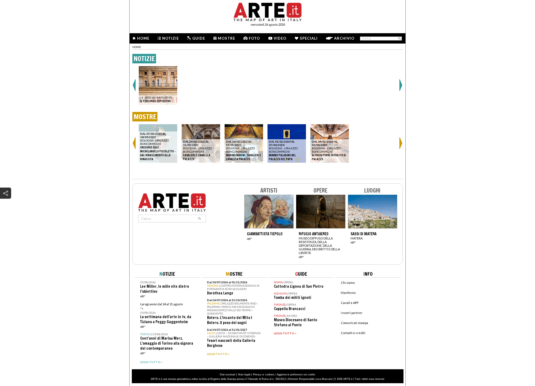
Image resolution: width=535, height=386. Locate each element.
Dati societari (227, 374)
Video (280, 38)
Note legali (244, 374)
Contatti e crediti (353, 333)
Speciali (309, 38)
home (136, 47)
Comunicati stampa (354, 323)
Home (143, 38)
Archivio (344, 38)
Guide (198, 38)
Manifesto (348, 292)
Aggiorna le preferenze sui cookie (296, 374)
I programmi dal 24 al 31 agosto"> (165, 313)
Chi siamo (348, 282)
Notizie (170, 38)
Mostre (226, 38)
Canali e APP (349, 303)
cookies (269, 374)
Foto (254, 38)
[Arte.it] (267, 11)
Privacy (257, 374)
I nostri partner (352, 313)
